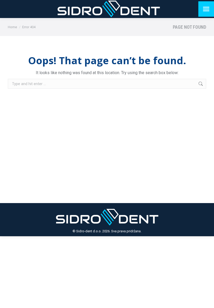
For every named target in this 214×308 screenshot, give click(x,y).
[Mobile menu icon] (206, 9)
